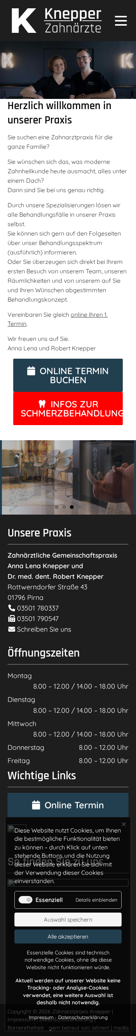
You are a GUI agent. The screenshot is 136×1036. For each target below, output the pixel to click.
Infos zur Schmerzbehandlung (72, 408)
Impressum (41, 1017)
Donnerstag (26, 747)
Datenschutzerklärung (83, 1017)
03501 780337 (37, 608)
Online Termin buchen (74, 375)
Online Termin (74, 805)
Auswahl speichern (68, 919)
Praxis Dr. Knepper (55, 20)
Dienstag (21, 699)
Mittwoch (22, 723)
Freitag (19, 760)
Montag (20, 675)
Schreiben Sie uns (44, 629)
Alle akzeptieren (68, 936)
